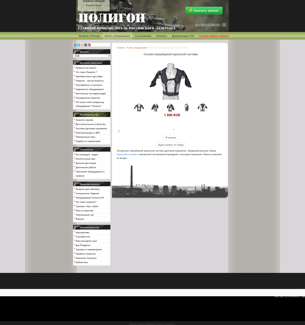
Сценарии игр (83, 236)
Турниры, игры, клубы (87, 206)
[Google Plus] (89, 45)
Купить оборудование (117, 36)
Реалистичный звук (85, 158)
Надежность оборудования (90, 89)
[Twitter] (78, 45)
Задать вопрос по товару (171, 145)
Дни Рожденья (83, 245)
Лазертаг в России (89, 36)
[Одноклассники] (82, 45)
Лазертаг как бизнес (86, 68)
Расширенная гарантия (88, 98)
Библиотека (82, 262)
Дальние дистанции (86, 163)
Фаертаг (80, 219)
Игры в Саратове (84, 210)
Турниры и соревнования (89, 249)
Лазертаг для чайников (87, 189)
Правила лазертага (86, 253)
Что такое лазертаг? (86, 202)
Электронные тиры (85, 137)
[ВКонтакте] (75, 45)
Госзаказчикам (143, 36)
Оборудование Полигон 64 (90, 197)
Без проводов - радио (87, 154)
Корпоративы (82, 232)
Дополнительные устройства (90, 124)
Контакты (161, 36)
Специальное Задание (87, 193)
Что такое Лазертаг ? (86, 72)
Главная (121, 48)
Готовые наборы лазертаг (214, 36)
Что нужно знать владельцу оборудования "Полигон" (90, 104)
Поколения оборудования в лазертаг (90, 173)
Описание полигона (86, 258)
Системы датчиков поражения (91, 128)
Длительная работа (86, 167)
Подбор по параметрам (88, 141)
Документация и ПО (183, 36)
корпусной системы (127, 154)
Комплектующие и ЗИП (88, 132)
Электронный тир (85, 215)
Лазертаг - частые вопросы (90, 80)
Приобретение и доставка (89, 76)
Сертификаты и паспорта (89, 85)
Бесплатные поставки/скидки (91, 93)
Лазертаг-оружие (84, 120)
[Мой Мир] (85, 45)
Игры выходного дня (86, 241)
